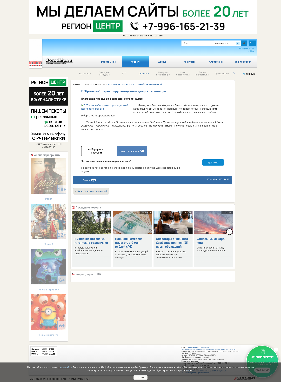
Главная (76, 84)
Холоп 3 (55, 238)
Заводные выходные (104, 73)
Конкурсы (189, 61)
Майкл (55, 193)
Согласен (140, 377)
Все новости (85, 73)
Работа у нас (108, 61)
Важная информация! (202, 73)
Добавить (213, 162)
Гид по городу (243, 61)
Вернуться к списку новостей (92, 191)
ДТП (124, 73)
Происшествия (222, 73)
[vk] (143, 151)
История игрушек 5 (52, 284)
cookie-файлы (65, 367)
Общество (144, 73)
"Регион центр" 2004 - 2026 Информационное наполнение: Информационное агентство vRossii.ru (208, 348)
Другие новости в (129, 151)
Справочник (216, 61)
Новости (135, 61)
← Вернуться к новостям (96, 150)
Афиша (162, 61)
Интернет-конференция (163, 73)
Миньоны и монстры (51, 329)
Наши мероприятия (183, 73)
